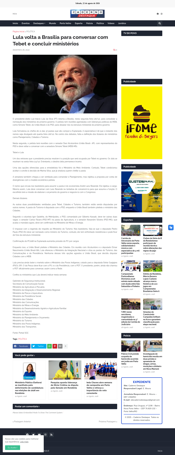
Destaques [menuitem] (38, 23)
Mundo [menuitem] (52, 23)
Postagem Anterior (22, 421)
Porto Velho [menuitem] (65, 23)
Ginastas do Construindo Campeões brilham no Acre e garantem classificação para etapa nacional (152, 318)
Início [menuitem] (15, 23)
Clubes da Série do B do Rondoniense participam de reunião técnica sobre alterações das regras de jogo (152, 244)
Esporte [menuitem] (78, 23)
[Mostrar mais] (65, 346)
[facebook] (158, 13)
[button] (159, 23)
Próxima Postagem (107, 421)
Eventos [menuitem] (26, 23)
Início (15, 14)
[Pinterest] (54, 346)
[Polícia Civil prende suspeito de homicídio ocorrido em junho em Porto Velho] (130, 346)
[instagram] (161, 13)
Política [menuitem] (100, 23)
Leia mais (24, 442)
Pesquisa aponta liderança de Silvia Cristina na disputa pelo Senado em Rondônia (64, 385)
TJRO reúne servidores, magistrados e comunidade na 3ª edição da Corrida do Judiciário (130, 318)
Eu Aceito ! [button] (12, 448)
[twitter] (33, 434)
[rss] (51, 434)
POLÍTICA (30, 31)
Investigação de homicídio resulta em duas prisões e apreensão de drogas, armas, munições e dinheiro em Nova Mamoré (152, 361)
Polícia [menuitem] (89, 23)
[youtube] (39, 434)
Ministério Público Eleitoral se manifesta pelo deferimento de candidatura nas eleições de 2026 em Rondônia (29, 387)
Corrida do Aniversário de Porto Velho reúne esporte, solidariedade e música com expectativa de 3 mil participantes (130, 245)
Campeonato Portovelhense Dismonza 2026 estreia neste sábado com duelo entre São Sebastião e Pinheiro (130, 280)
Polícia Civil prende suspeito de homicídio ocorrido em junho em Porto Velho (130, 359)
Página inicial (18, 31)
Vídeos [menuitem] (111, 23)
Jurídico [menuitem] (122, 23)
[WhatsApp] (49, 346)
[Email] (60, 346)
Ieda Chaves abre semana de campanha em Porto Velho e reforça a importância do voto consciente (99, 387)
